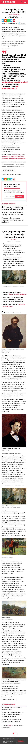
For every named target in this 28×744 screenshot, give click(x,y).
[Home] (3, 2)
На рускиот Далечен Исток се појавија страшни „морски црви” (13, 213)
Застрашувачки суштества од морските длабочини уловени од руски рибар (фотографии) (14, 156)
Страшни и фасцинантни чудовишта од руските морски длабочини (12, 220)
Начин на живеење (14, 14)
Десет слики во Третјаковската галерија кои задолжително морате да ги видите (13, 714)
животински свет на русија (12, 174)
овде (10, 725)
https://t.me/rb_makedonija (18, 294)
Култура (13, 239)
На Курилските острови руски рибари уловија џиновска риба (12, 208)
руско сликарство (9, 699)
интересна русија (9, 170)
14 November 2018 (10, 87)
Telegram (22, 23)
